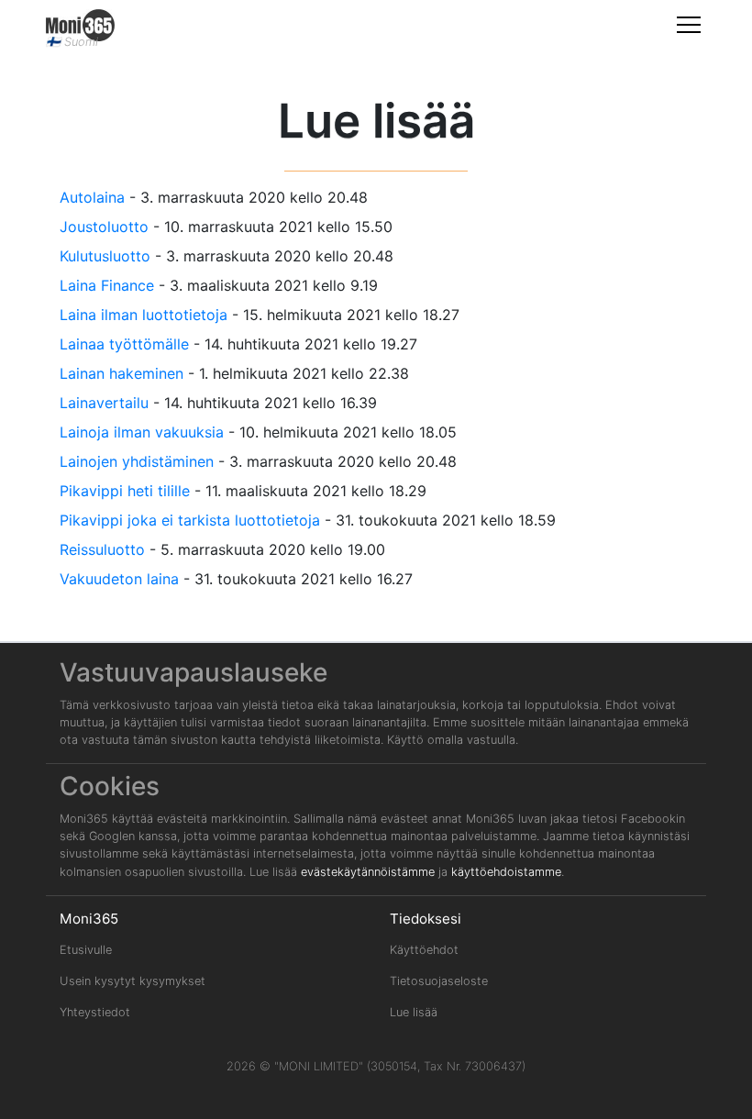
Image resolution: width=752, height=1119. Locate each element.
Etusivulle (86, 950)
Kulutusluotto (105, 256)
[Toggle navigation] (688, 24)
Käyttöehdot (424, 950)
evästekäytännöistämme (368, 872)
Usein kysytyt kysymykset (132, 981)
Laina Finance (107, 285)
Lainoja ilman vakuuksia (142, 432)
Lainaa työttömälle (124, 344)
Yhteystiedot (95, 1012)
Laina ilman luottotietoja (143, 314)
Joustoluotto (104, 226)
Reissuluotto (102, 549)
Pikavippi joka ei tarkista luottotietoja (190, 520)
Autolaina (92, 197)
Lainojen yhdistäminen (137, 461)
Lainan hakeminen (121, 373)
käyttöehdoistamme (506, 872)
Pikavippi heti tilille (125, 491)
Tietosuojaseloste (439, 981)
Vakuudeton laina (119, 579)
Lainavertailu (104, 402)
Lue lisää (413, 1012)
